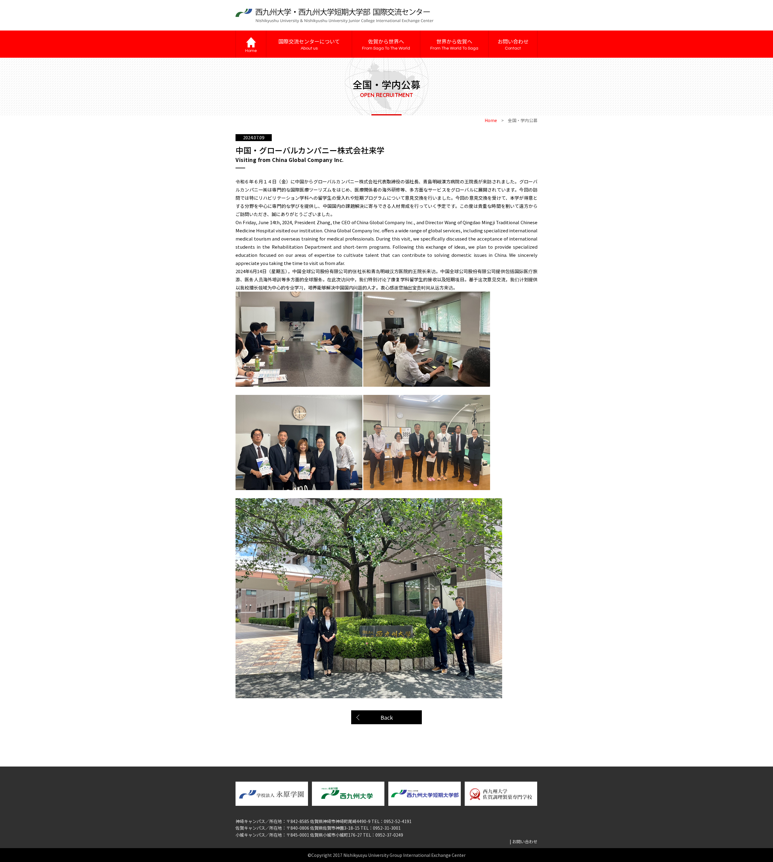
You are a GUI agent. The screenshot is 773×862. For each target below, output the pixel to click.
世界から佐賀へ (454, 43)
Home (491, 120)
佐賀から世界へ (386, 43)
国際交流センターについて (309, 43)
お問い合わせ (513, 43)
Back (386, 717)
